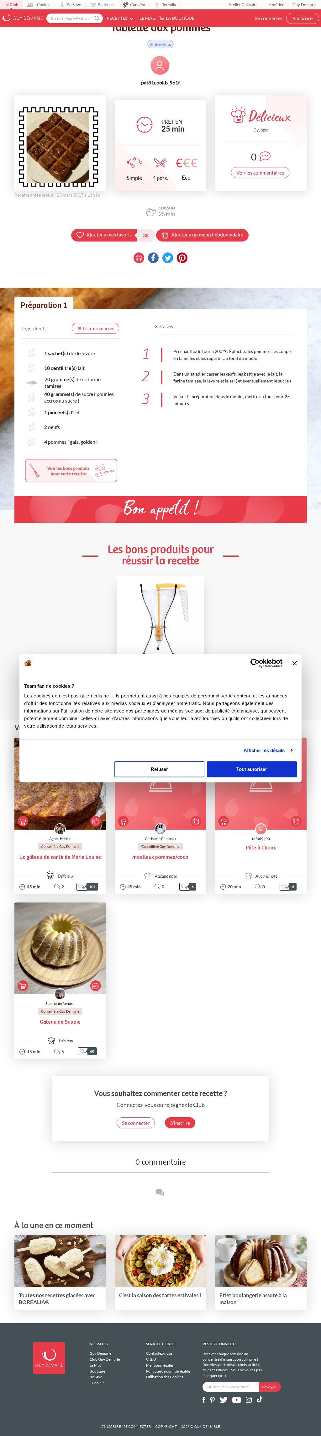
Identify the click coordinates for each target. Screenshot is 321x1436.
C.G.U (151, 1359)
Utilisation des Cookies (164, 1376)
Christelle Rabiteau (160, 838)
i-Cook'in (42, 4)
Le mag (147, 18)
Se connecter (268, 18)
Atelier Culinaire (243, 4)
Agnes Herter (60, 838)
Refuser (159, 769)
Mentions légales (159, 1365)
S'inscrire (303, 18)
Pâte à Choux (261, 848)
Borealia (168, 4)
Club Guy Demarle (105, 1359)
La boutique (180, 18)
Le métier (275, 4)
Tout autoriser (251, 769)
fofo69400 (261, 838)
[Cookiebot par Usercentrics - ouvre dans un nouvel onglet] (255, 663)
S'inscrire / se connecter (126, 1426)
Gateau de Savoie (60, 1022)
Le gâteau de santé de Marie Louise (60, 857)
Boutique (106, 4)
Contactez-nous (159, 1353)
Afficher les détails (264, 750)
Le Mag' (96, 1365)
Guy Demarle (304, 4)
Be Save (74, 4)
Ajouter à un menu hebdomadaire (207, 234)
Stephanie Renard (60, 1003)
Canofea (137, 4)
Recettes (117, 18)
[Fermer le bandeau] (294, 663)
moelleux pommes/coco (160, 857)
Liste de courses (98, 328)
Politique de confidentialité (168, 1371)
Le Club (11, 4)
